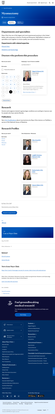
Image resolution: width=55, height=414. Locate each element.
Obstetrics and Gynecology (10, 50)
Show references (6, 246)
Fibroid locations (6, 256)
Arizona (3, 138)
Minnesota (4, 142)
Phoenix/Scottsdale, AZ (9, 69)
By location (4, 66)
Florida (3, 140)
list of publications (10, 120)
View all (3, 144)
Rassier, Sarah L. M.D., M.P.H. (37, 170)
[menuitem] (4, 22)
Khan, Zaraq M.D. (36, 140)
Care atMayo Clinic (20, 22)
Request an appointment (9, 212)
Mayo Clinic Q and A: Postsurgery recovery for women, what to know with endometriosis (24, 270)
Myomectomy (10, 13)
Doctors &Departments (12, 22)
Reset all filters (6, 100)
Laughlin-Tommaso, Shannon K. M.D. (37, 155)
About (4, 22)
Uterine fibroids (5, 260)
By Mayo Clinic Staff (7, 203)
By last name (4, 73)
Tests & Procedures (7, 8)
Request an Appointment (9, 17)
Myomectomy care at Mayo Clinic (10, 207)
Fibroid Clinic (6, 46)
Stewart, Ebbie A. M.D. (37, 185)
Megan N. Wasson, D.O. (38, 71)
